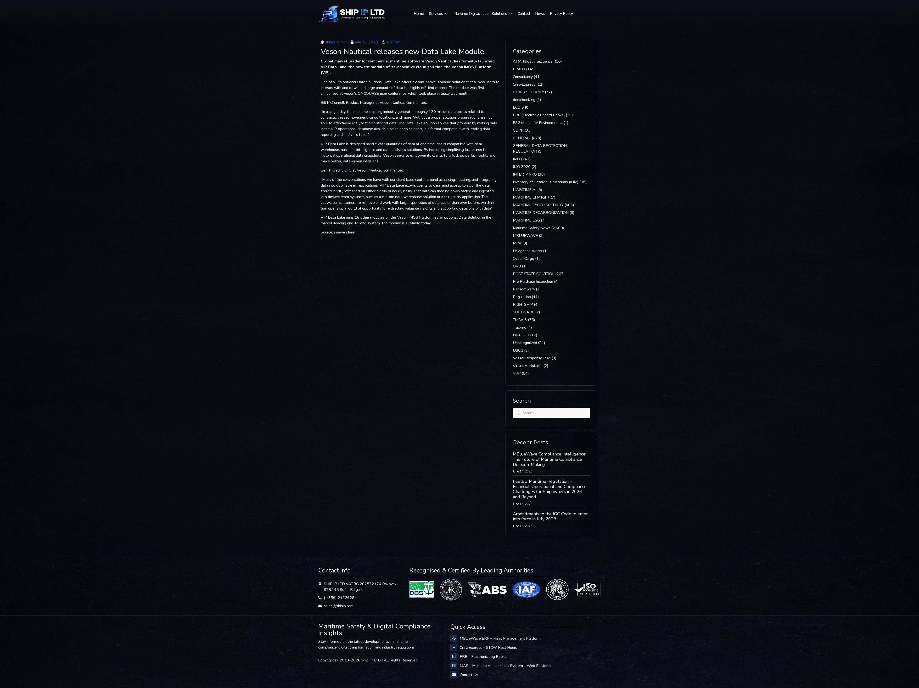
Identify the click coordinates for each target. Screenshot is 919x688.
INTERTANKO (525, 174)
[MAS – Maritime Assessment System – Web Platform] (453, 665)
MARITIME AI (524, 189)
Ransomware (524, 289)
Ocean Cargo (523, 258)
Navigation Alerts (527, 251)
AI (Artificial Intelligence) (533, 61)
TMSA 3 (520, 319)
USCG (518, 350)
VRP (517, 373)
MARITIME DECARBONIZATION (541, 212)
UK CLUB (521, 335)
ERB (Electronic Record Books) (539, 115)
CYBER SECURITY (528, 92)
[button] (438, 14)
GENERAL (522, 138)
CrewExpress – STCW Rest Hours (488, 647)
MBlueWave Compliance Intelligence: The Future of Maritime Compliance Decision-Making (549, 459)
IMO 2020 (522, 166)
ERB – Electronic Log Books (483, 656)
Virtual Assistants (528, 365)
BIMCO (519, 69)
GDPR (518, 130)
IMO (516, 159)
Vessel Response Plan (532, 358)
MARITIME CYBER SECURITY (538, 205)
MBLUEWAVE (525, 235)
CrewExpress (524, 84)
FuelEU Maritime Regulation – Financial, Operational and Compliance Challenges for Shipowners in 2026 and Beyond (550, 489)
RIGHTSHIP (523, 304)
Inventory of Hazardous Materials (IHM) (545, 182)
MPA (517, 243)
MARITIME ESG (526, 220)
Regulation (522, 297)
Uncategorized (525, 342)
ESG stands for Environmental (538, 122)
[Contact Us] (453, 674)
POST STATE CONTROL (533, 274)
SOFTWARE (523, 312)
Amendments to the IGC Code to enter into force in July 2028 (550, 516)
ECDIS (518, 107)
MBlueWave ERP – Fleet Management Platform (500, 638)
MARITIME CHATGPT (531, 197)
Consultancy (523, 76)
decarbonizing (524, 99)
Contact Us (469, 674)
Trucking (519, 327)
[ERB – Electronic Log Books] (453, 656)
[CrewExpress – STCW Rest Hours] (453, 647)
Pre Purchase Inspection (533, 281)
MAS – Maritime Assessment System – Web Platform (505, 665)
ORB (517, 266)
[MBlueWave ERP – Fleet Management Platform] (453, 638)
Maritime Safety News (531, 228)
